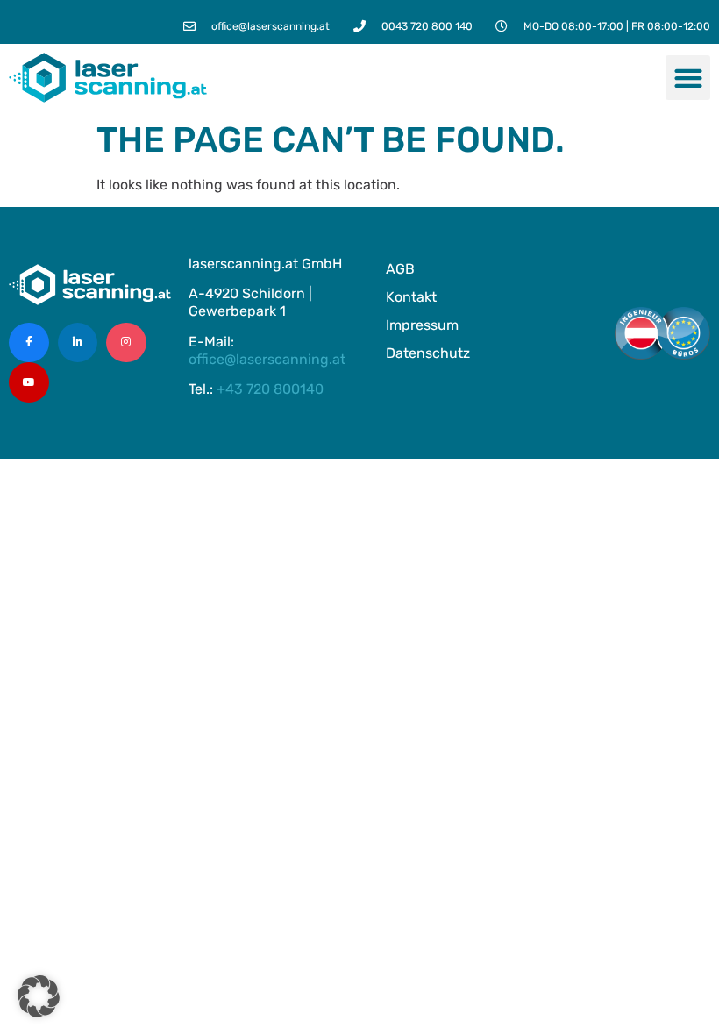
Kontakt (411, 297)
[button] (688, 77)
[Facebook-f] (29, 343)
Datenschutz (428, 353)
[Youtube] (29, 382)
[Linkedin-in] (78, 343)
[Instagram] (126, 343)
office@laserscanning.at (267, 359)
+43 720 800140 (270, 389)
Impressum (422, 325)
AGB (400, 269)
